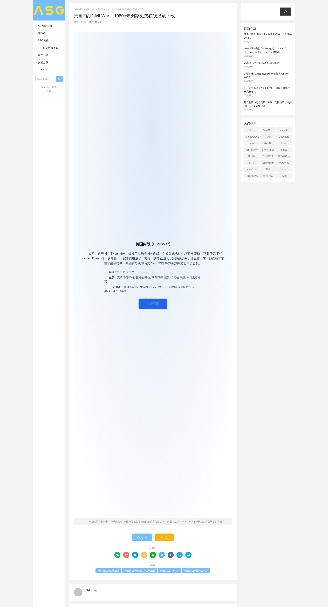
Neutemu (46, 86)
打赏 (164, 537)
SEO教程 (43, 40)
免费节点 (284, 162)
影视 (49, 91)
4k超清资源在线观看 (108, 570)
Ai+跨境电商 (45, 26)
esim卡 (284, 130)
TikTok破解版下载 (48, 47)
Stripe (284, 149)
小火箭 (267, 143)
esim (284, 175)
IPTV (251, 162)
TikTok (251, 130)
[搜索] (285, 12)
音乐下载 (268, 175)
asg (95, 590)
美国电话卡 (268, 162)
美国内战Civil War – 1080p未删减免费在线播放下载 (194, 521)
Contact (42, 69)
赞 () (142, 537)
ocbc (284, 169)
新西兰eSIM (251, 156)
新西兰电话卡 (284, 156)
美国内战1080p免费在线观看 (139, 570)
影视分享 (43, 62)
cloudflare (284, 136)
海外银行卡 (268, 156)
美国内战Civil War (169, 570)
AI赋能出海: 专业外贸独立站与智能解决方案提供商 (49, 10)
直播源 (267, 136)
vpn (252, 143)
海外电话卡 (252, 149)
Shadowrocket (252, 136)
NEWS (42, 33)
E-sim (284, 143)
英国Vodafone (268, 169)
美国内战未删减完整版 (196, 570)
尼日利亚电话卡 (252, 176)
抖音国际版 (268, 149)
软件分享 (43, 55)
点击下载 (153, 303)
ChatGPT (268, 130)
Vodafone (252, 169)
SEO (54, 86)
